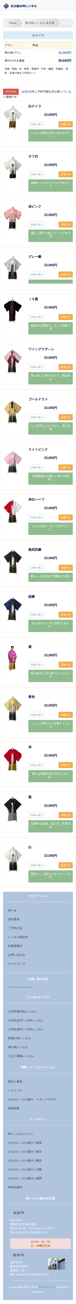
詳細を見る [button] (37, 124)
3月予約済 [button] (10, 91)
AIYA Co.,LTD (47, 1287)
